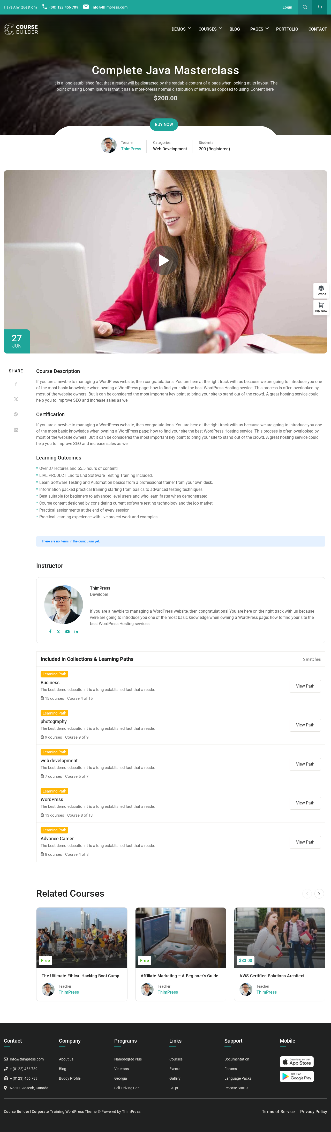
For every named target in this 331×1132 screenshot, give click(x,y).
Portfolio (287, 29)
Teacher (127, 142)
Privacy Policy (313, 1111)
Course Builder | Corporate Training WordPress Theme (50, 1111)
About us (66, 1059)
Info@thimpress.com (27, 1059)
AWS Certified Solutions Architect (271, 975)
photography (54, 721)
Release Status (236, 1088)
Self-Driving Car (126, 1088)
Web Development (170, 148)
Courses (208, 29)
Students (206, 142)
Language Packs (237, 1078)
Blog (235, 29)
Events (174, 1069)
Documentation (236, 1059)
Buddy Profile (69, 1078)
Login (287, 7)
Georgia (120, 1078)
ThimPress (131, 148)
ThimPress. (132, 1111)
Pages (256, 29)
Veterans (121, 1069)
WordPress (52, 799)
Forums (230, 1069)
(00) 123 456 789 (63, 7)
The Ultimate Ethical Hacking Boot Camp (80, 975)
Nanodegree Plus (128, 1059)
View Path (305, 686)
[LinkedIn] (15, 429)
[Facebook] (15, 384)
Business (50, 682)
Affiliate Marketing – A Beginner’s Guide (180, 975)
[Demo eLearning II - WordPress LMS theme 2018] (21, 29)
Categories (161, 142)
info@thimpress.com (109, 7)
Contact (318, 29)
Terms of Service (278, 1111)
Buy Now (164, 124)
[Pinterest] (15, 414)
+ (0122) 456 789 (23, 1069)
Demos (179, 29)
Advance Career (57, 838)
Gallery (174, 1078)
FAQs (173, 1088)
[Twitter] (15, 399)
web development (59, 760)
